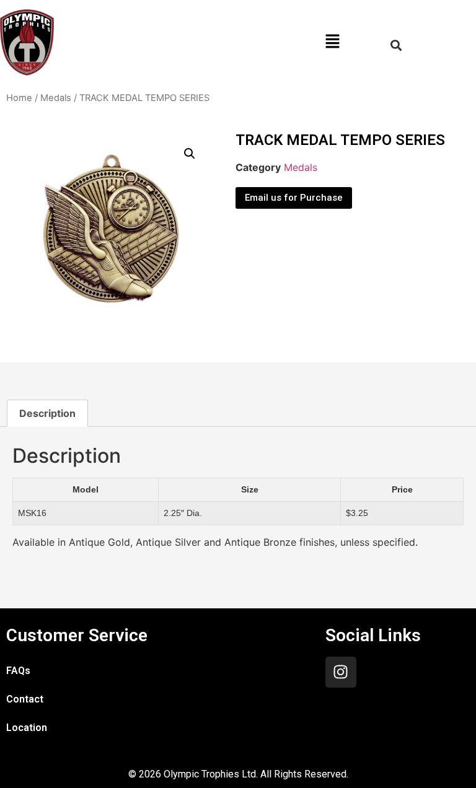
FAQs (18, 670)
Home (19, 97)
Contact (24, 699)
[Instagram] (340, 672)
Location (26, 727)
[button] (332, 42)
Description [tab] (47, 413)
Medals (55, 97)
